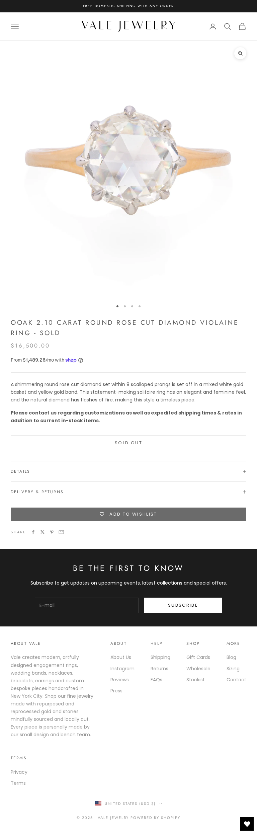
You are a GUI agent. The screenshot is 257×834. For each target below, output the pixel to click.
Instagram (122, 668)
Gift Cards (198, 657)
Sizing (233, 668)
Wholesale (198, 668)
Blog (231, 657)
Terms (18, 783)
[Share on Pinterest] (52, 532)
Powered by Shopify (155, 817)
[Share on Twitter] (42, 532)
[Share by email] (61, 532)
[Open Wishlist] (247, 824)
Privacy (19, 772)
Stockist (195, 679)
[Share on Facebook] (33, 532)
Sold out (128, 443)
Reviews (119, 679)
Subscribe (183, 605)
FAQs (156, 679)
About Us (120, 657)
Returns (159, 668)
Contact (236, 679)
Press (116, 690)
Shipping (160, 657)
